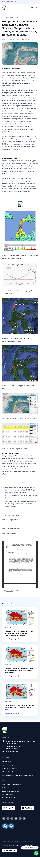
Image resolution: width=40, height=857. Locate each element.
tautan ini (9, 591)
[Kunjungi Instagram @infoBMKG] (16, 818)
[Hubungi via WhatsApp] (36, 853)
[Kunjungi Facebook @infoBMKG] (7, 818)
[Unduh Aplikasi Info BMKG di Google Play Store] (10, 808)
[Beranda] (4, 7)
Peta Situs (5, 845)
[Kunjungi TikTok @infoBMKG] (20, 818)
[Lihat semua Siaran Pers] (37, 604)
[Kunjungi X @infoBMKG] (11, 818)
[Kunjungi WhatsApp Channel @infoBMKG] (24, 818)
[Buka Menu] (37, 7)
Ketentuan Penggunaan (15, 845)
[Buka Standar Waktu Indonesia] (37, 2)
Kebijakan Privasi (28, 845)
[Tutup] (37, 848)
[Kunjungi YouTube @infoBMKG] (3, 818)
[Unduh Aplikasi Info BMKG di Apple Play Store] (29, 808)
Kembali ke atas (10, 850)
